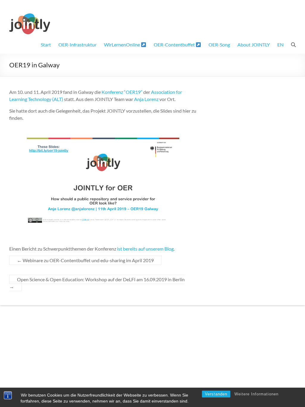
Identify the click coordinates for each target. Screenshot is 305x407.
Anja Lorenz (146, 99)
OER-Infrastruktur (77, 44)
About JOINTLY (253, 44)
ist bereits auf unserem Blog (145, 248)
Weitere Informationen (256, 394)
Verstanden (216, 394)
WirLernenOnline (122, 44)
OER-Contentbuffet (175, 44)
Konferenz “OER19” (122, 92)
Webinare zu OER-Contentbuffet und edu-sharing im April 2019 (85, 260)
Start (46, 44)
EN (280, 44)
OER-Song (219, 44)
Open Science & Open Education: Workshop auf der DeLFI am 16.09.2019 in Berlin (97, 282)
